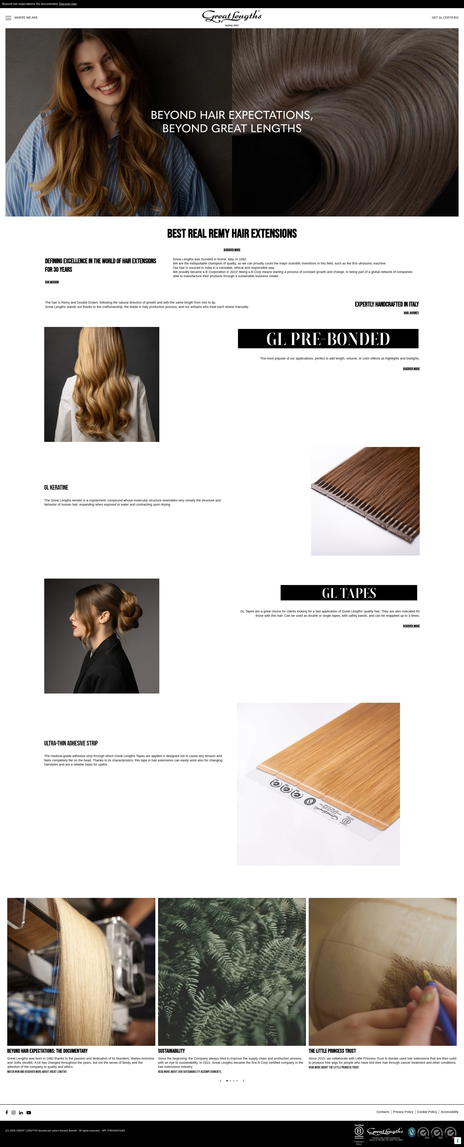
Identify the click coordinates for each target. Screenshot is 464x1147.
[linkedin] (21, 1112)
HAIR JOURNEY (411, 313)
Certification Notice (359, 1143)
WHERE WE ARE (26, 17)
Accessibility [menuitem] (450, 1112)
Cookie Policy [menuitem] (427, 1112)
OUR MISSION (52, 282)
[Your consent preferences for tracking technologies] (457, 1140)
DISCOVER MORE (232, 250)
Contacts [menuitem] (382, 1112)
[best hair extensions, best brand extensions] (9, 17)
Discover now (68, 3)
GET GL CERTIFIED (445, 17)
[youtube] (28, 1112)
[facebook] (6, 1112)
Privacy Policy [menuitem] (403, 1112)
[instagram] (13, 1112)
